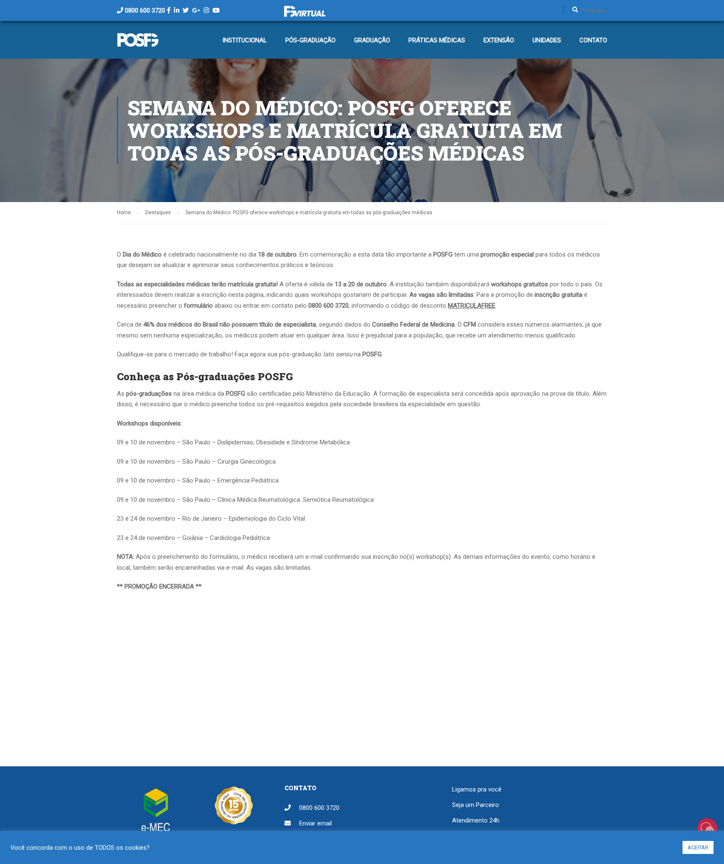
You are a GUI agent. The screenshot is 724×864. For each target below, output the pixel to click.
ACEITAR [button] (698, 847)
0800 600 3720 (145, 10)
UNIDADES (547, 40)
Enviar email (315, 823)
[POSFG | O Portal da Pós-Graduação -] (138, 44)
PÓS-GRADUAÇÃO (310, 40)
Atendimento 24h (475, 820)
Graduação (372, 40)
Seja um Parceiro (475, 805)
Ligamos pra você (477, 789)
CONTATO (593, 40)
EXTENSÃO (499, 40)
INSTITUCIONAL (244, 40)
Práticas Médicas (437, 40)
